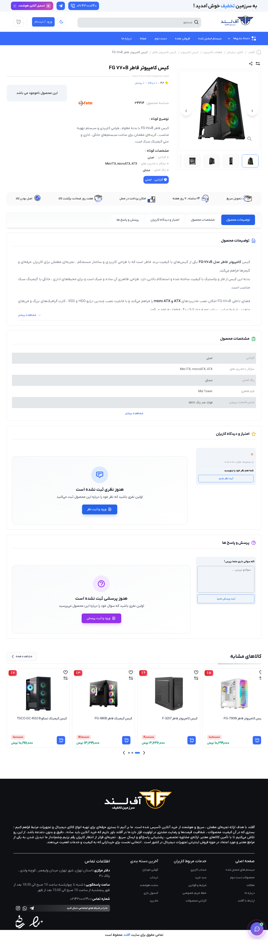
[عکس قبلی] (252, 111)
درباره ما (250, 893)
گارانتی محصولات (196, 901)
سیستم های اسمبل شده (240, 870)
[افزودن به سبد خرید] (61, 740)
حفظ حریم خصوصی (194, 893)
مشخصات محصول (203, 220)
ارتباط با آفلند (246, 901)
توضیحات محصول (238, 220)
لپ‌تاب (154, 878)
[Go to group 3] (129, 753)
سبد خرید (200, 878)
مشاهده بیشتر (134, 413)
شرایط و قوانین (197, 885)
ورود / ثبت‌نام (43, 22)
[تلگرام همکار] (61, 6)
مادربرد (153, 901)
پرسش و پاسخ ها (127, 220)
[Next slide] (124, 752)
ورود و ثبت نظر (96, 509)
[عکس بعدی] (186, 111)
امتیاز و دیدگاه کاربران (165, 220)
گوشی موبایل (150, 870)
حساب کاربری (198, 870)
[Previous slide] (144, 752)
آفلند (251, 52)
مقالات (251, 885)
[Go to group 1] (137, 753)
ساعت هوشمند (149, 885)
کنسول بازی (151, 893)
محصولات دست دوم (242, 878)
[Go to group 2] (132, 753)
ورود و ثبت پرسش (98, 618)
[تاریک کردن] (61, 22)
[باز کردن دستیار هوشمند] (256, 928)
